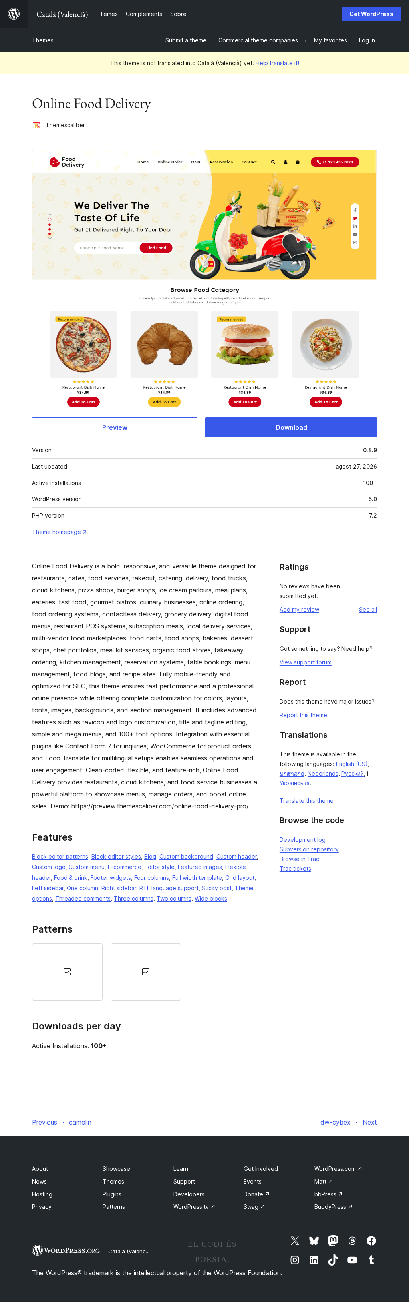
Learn (180, 1168)
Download (291, 427)
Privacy (42, 1206)
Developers (188, 1194)
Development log (303, 839)
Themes (43, 40)
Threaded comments (83, 898)
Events (253, 1181)
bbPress (328, 1194)
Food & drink (70, 877)
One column (82, 888)
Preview (114, 427)
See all (368, 609)
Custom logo (49, 866)
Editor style (160, 866)
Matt (323, 1181)
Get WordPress (371, 13)
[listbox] (146, 971)
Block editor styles (116, 856)
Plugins (112, 1194)
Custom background (186, 856)
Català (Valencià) (129, 1251)
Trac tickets (295, 868)
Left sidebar (48, 888)
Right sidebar (118, 888)
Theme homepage (56, 531)
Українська (295, 783)
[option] (67, 971)
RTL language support (169, 888)
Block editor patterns (60, 856)
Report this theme (303, 715)
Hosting (42, 1194)
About (40, 1168)
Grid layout (239, 877)
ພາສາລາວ (292, 773)
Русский (352, 773)
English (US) (352, 763)
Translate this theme (307, 800)
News (39, 1181)
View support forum (306, 662)
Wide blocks (211, 898)
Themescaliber (65, 125)
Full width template (197, 877)
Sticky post (217, 888)
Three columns (133, 898)
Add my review (299, 609)
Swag (254, 1206)
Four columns (151, 877)
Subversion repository (309, 849)
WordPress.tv (194, 1206)
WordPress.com (338, 1168)
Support (184, 1181)
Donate (257, 1194)
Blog (150, 856)
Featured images (200, 866)
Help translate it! (277, 63)
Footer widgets (111, 877)
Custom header (236, 856)
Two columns (174, 898)
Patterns (114, 1206)
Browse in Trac (299, 858)
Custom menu (87, 866)
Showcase (116, 1168)
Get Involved (261, 1168)
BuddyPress (333, 1206)
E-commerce (124, 866)
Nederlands (323, 773)
